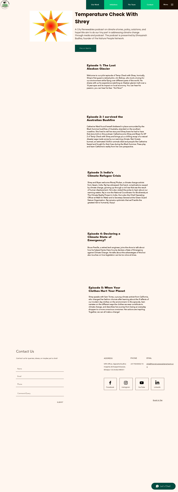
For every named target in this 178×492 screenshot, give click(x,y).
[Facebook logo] (110, 382)
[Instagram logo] (125, 382)
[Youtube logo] (141, 382)
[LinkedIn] (157, 382)
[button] (166, 4)
